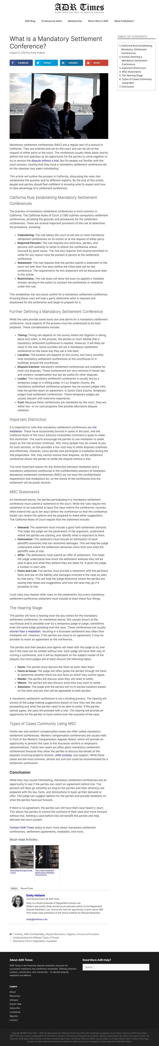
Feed (72, 1033)
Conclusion (127, 86)
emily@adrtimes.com (37, 919)
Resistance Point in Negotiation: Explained (35, 941)
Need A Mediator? (124, 21)
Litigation (71, 934)
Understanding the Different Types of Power (36, 937)
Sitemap (65, 1033)
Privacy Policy (141, 1033)
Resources (15, 996)
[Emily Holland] (17, 906)
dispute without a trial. (45, 160)
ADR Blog (30, 21)
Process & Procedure (88, 934)
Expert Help (16, 1004)
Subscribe (15, 1008)
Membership (75, 21)
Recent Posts (27, 888)
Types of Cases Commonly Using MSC (137, 81)
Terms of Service (123, 1033)
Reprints (14, 1016)
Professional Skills (51, 21)
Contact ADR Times (22, 827)
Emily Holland (35, 895)
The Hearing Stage (132, 75)
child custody (63, 755)
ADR (26, 934)
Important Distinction (134, 68)
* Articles (18, 934)
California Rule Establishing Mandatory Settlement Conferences (136, 49)
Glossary (14, 1000)
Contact (14, 1020)
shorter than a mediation (25, 631)
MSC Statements (131, 71)
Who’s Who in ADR (98, 21)
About (13, 991)
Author (14, 888)
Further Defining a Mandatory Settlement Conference (134, 60)
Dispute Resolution (55, 934)
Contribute (15, 1012)
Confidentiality (37, 934)
